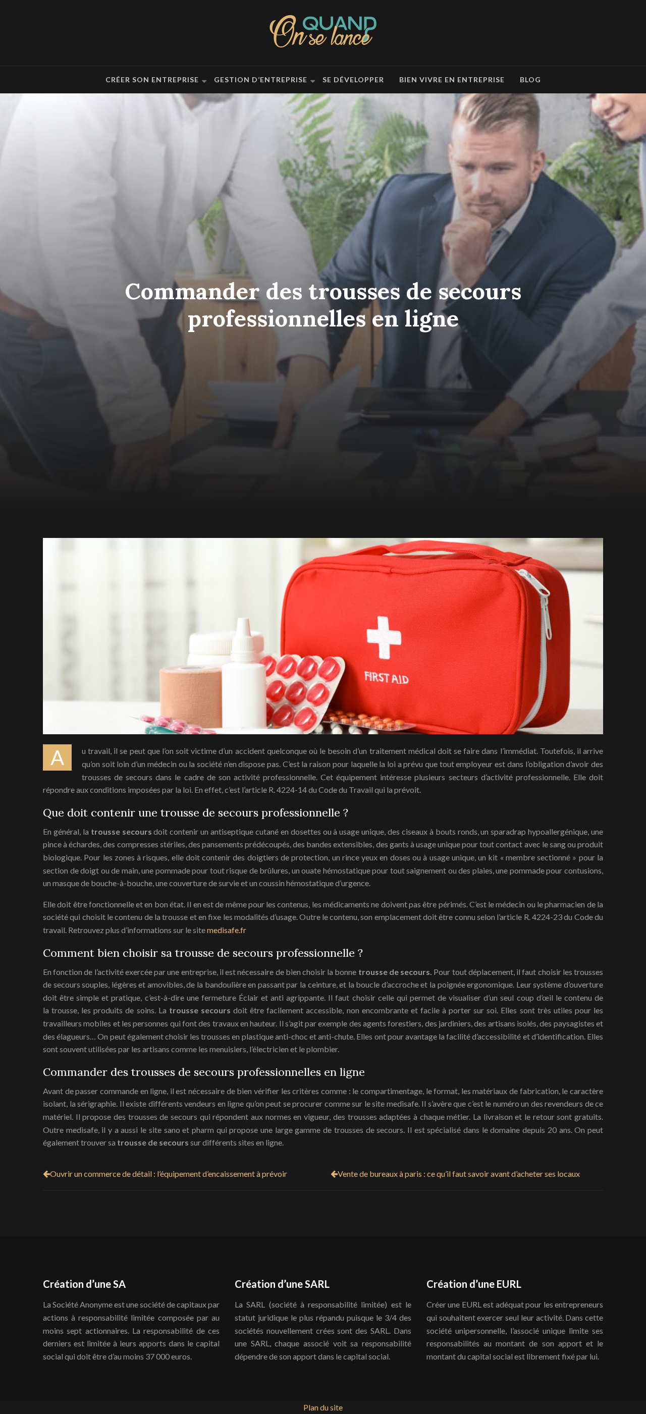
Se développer (353, 79)
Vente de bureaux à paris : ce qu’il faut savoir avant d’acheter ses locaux (459, 1173)
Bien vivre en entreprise (452, 79)
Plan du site (323, 1407)
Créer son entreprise (152, 79)
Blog (530, 79)
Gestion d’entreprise (260, 79)
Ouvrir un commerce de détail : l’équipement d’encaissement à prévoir (168, 1173)
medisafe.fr (226, 930)
